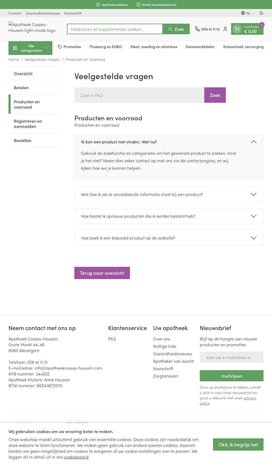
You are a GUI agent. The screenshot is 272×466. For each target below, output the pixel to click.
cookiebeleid (76, 457)
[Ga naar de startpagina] (35, 29)
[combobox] (115, 29)
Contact (15, 13)
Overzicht (23, 73)
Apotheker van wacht (173, 361)
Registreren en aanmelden (28, 123)
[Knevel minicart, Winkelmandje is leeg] (237, 29)
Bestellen (22, 140)
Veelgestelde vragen (42, 59)
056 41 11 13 (37, 362)
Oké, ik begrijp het (238, 444)
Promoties (72, 46)
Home (13, 59)
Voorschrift (73, 13)
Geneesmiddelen (200, 46)
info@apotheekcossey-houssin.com (68, 368)
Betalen (21, 87)
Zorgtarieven (165, 376)
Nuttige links (164, 346)
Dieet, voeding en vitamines (153, 46)
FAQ (112, 338)
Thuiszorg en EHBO (105, 46)
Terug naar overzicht (102, 273)
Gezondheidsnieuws (43, 13)
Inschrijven (231, 376)
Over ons (161, 338)
